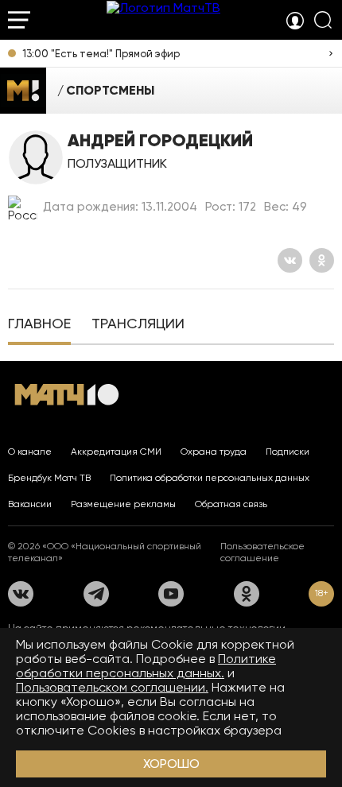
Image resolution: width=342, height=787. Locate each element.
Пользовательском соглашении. (112, 687)
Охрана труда (214, 451)
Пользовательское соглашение (262, 552)
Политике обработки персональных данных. (146, 665)
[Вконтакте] (290, 260)
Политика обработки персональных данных (209, 477)
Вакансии (30, 504)
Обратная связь (231, 504)
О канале (30, 451)
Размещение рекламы (123, 504)
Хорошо (171, 763)
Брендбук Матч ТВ (49, 477)
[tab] (39, 325)
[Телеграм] (96, 594)
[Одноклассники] (321, 260)
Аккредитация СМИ (116, 451)
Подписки (287, 451)
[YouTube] (171, 594)
